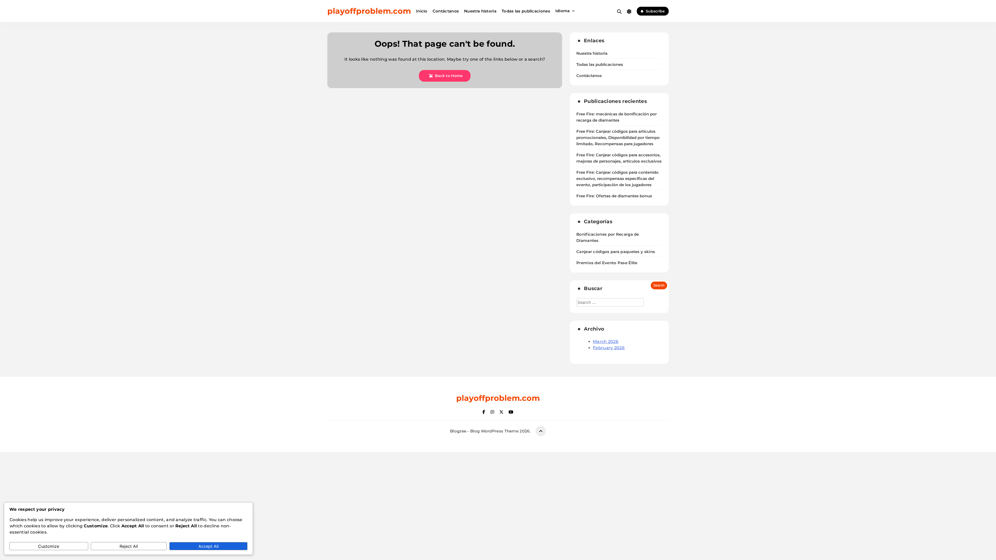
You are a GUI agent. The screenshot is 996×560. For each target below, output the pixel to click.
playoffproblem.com (369, 11)
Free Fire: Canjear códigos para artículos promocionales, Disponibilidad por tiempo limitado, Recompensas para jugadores (618, 137)
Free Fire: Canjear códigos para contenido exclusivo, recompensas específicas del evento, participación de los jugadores (617, 178)
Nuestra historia (480, 11)
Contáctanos (446, 11)
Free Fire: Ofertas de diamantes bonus (614, 196)
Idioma (562, 10)
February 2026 (609, 347)
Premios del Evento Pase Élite (607, 262)
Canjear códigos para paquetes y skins (615, 251)
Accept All (208, 546)
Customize (48, 546)
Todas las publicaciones (526, 11)
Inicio (421, 11)
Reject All (129, 546)
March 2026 (605, 341)
